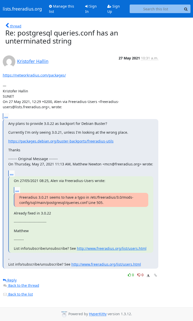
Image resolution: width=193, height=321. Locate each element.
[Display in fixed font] (148, 275)
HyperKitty (98, 314)
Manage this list (61, 9)
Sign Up (113, 9)
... (6, 116)
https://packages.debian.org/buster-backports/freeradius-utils (61, 141)
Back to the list (20, 294)
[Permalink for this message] (155, 275)
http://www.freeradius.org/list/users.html (112, 248)
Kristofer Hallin (33, 61)
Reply (11, 280)
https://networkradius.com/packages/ (34, 75)
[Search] (185, 9)
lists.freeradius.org (22, 9)
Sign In (91, 9)
